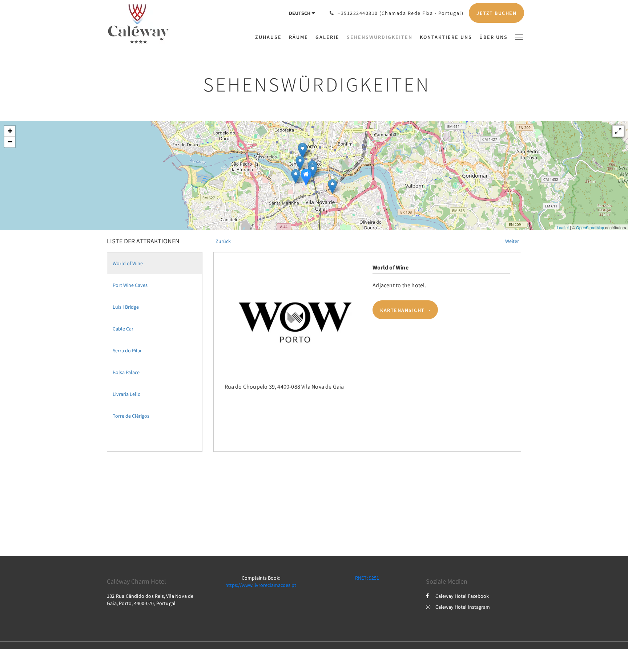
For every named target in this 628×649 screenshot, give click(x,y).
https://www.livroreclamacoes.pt (260, 585)
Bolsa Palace (126, 372)
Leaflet (563, 227)
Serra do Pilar (127, 350)
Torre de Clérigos (131, 416)
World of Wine (128, 263)
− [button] (10, 141)
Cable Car (123, 328)
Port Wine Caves (130, 285)
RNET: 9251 (367, 578)
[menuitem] (270, 37)
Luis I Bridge (126, 307)
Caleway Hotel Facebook (462, 596)
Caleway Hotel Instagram (462, 607)
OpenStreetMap (590, 227)
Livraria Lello (127, 394)
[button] (519, 36)
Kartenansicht (402, 310)
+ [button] (10, 130)
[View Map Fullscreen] (618, 131)
